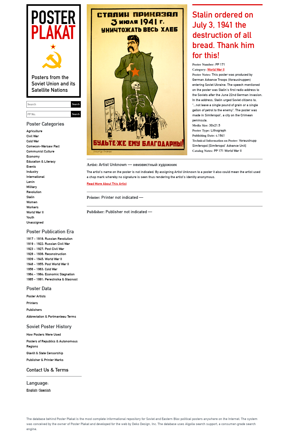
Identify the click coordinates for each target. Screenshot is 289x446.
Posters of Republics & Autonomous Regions (52, 343)
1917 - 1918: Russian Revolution (49, 239)
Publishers (34, 310)
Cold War (32, 141)
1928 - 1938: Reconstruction (46, 254)
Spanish (45, 390)
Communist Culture (40, 151)
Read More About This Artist (107, 184)
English (31, 390)
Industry (32, 172)
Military (31, 187)
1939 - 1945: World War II (44, 259)
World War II (35, 212)
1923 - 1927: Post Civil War (45, 249)
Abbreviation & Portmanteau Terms (51, 316)
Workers (32, 207)
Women (31, 202)
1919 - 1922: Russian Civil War (48, 244)
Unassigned (34, 222)
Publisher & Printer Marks (44, 360)
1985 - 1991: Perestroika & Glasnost (51, 279)
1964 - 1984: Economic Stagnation (50, 274)
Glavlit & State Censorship (44, 353)
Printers (32, 303)
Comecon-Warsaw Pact (42, 146)
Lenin (30, 182)
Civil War (32, 136)
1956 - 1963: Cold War (41, 269)
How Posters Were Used (43, 334)
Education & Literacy (40, 161)
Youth (30, 217)
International (35, 177)
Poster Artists (36, 296)
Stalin (30, 197)
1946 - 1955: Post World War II (47, 264)
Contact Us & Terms (47, 370)
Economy (33, 156)
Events (31, 167)
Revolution (33, 192)
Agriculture (34, 131)
